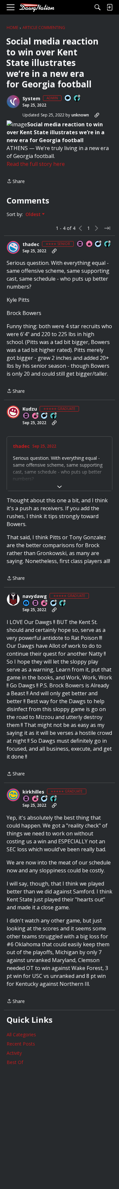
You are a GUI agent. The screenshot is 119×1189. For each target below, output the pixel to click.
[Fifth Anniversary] (36, 416)
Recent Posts (21, 1044)
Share (16, 181)
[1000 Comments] (45, 799)
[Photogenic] (26, 603)
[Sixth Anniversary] (36, 799)
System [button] (31, 99)
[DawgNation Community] (37, 7)
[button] (13, 101)
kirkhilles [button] (33, 792)
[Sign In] (109, 7)
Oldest (33, 214)
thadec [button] (30, 244)
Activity (14, 1053)
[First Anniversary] (90, 244)
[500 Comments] (98, 244)
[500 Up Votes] (108, 244)
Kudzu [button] (29, 409)
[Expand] (59, 487)
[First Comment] (68, 98)
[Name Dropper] (80, 244)
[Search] (97, 7)
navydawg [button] (34, 596)
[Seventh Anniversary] (45, 603)
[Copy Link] (97, 115)
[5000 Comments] (54, 603)
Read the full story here (36, 164)
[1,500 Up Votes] (54, 416)
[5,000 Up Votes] (63, 603)
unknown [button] (80, 115)
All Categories (21, 1034)
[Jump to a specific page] (107, 228)
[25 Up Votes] (77, 98)
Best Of (15, 1062)
